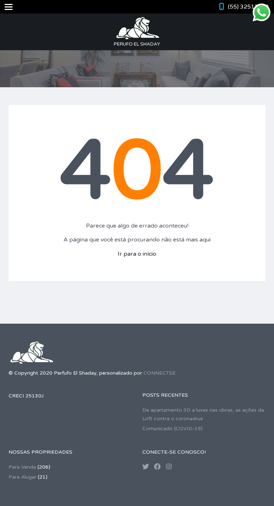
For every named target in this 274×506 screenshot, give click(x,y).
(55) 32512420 (248, 6)
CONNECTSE (159, 373)
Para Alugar (22, 477)
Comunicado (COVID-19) (172, 429)
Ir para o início (137, 253)
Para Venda (22, 467)
